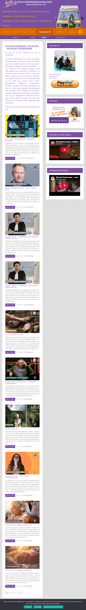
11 (23, 593)
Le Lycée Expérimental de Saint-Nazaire (20, 140)
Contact (72, 31)
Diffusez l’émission (60, 32)
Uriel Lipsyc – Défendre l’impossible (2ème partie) (21, 237)
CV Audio (32, 32)
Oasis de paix (11, 429)
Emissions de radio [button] (45, 32)
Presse (25, 31)
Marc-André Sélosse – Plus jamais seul (21, 189)
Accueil (6, 31)
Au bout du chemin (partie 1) (18, 570)
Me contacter (53, 78)
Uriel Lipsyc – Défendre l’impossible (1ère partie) (21, 286)
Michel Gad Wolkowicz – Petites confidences (20, 382)
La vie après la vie (14, 334)
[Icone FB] (80, 32)
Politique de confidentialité (53, 607)
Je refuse (37, 607)
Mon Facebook (53, 76)
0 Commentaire (29, 158)
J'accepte (28, 607)
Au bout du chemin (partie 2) (18, 525)
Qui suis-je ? (15, 32)
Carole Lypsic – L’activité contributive (17, 477)
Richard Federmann (55, 74)
